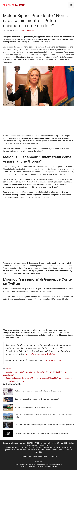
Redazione (32, 466)
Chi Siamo (23, 466)
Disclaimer (53, 466)
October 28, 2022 (53, 360)
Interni (8, 369)
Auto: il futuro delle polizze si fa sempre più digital (33, 407)
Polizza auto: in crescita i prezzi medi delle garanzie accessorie (38, 391)
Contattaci (53, 457)
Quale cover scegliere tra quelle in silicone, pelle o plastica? (37, 399)
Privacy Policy (43, 466)
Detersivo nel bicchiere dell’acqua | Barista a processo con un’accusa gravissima (44, 425)
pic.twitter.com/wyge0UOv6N (40, 354)
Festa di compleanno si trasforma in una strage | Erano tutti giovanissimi (41, 433)
